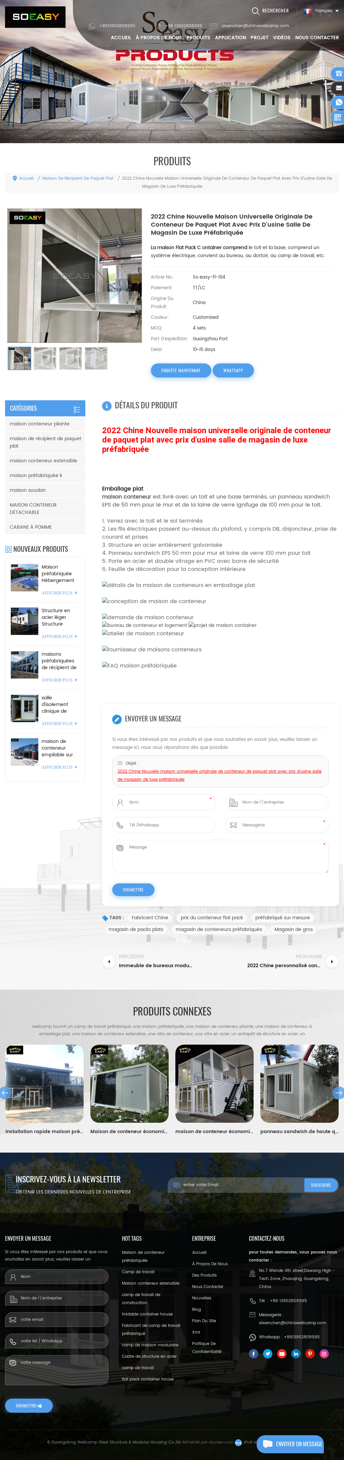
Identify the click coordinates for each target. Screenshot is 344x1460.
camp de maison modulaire (150, 1345)
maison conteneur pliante (40, 424)
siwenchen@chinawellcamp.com (255, 26)
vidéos (282, 38)
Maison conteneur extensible (150, 1283)
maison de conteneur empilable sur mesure (57, 748)
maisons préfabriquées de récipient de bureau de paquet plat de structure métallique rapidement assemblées (59, 661)
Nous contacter (317, 38)
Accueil (121, 38)
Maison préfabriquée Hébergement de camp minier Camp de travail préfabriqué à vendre (60, 574)
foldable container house (147, 1314)
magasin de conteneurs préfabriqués (219, 929)
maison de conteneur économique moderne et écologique (214, 1131)
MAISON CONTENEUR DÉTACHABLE (33, 508)
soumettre (26, 1405)
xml (196, 1332)
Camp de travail (138, 1272)
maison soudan (28, 490)
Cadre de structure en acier (149, 1356)
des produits (204, 1275)
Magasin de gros (293, 929)
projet (259, 38)
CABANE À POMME (31, 527)
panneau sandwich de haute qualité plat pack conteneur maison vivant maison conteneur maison (299, 1131)
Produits (198, 38)
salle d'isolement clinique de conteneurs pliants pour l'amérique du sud (57, 705)
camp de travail (138, 1368)
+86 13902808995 (183, 26)
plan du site (204, 1321)
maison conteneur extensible (43, 461)
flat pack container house (148, 1379)
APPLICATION (230, 38)
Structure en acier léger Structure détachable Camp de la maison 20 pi (56, 617)
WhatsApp (233, 370)
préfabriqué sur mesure (282, 918)
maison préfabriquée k (36, 475)
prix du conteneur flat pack (212, 918)
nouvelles (201, 1298)
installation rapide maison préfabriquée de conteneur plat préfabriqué (44, 1131)
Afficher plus (57, 593)
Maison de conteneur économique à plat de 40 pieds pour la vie (129, 1131)
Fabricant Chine (150, 918)
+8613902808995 (117, 26)
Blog (196, 1309)
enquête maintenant (181, 370)
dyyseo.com (221, 1442)
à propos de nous (159, 38)
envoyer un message (299, 1444)
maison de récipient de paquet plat (77, 178)
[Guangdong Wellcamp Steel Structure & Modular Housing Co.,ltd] (35, 17)
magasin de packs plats (136, 929)
